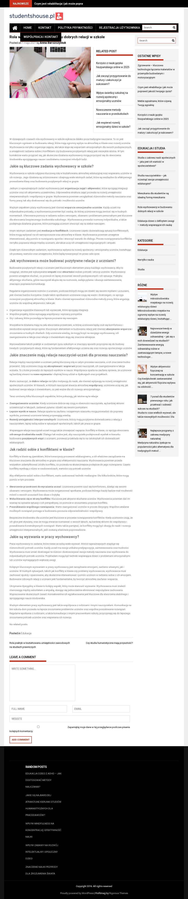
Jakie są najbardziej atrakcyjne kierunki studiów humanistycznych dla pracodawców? (43, 805)
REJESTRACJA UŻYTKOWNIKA (119, 27)
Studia (141, 269)
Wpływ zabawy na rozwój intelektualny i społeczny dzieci (42, 852)
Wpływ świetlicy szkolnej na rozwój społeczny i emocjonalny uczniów (112, 96)
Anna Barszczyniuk (53, 42)
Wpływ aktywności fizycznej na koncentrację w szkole (162, 370)
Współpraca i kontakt (41, 37)
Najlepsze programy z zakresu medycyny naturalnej (162, 434)
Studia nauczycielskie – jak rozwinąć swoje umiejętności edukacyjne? (153, 179)
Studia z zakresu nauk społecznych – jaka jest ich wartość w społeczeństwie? (156, 161)
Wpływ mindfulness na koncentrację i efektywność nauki (43, 830)
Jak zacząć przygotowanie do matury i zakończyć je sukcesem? (113, 80)
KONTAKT (44, 27)
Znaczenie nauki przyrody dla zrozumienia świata (42, 870)
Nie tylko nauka (146, 259)
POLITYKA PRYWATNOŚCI (75, 27)
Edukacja (26, 633)
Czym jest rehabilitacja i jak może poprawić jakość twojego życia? (74, 3)
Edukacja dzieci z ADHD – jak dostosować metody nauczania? (44, 780)
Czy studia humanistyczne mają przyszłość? (109, 643)
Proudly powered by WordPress (77, 893)
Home (28, 27)
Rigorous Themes (118, 893)
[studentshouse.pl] (15, 27)
